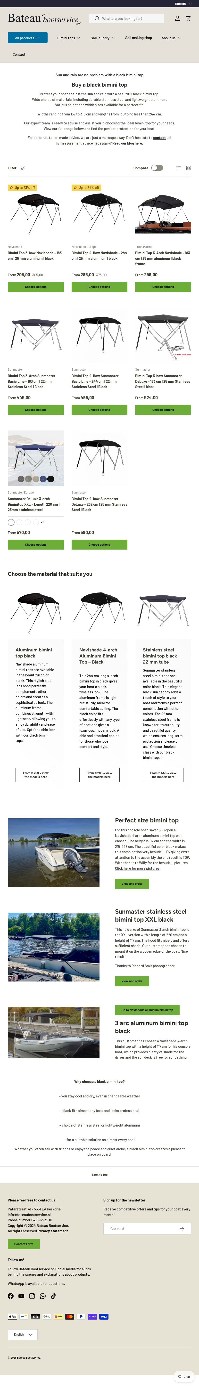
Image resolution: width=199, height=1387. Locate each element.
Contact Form (23, 1244)
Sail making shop (138, 37)
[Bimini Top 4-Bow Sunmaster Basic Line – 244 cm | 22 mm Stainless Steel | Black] (100, 336)
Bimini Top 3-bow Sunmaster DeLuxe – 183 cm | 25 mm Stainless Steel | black (162, 381)
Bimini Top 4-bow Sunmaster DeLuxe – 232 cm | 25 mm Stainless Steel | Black (99, 504)
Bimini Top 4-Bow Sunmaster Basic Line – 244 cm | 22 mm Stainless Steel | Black (95, 381)
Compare (140, 168)
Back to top (99, 1174)
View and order (132, 883)
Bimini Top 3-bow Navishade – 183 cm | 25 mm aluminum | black (35, 255)
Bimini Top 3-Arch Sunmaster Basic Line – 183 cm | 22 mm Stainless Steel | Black (31, 381)
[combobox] (126, 18)
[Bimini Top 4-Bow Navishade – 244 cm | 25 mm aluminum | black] (100, 213)
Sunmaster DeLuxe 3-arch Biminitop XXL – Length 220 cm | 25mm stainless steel (33, 504)
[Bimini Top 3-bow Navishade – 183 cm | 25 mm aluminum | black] (36, 213)
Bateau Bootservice (28, 1357)
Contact (19, 54)
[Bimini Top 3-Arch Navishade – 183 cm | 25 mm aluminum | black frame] (163, 213)
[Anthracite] (28, 522)
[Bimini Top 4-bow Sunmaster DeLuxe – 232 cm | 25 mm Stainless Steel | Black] (100, 458)
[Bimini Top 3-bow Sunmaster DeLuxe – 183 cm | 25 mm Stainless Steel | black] (163, 336)
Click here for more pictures (137, 868)
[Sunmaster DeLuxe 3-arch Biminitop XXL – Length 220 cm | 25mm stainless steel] (36, 458)
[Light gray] (36, 522)
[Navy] (19, 522)
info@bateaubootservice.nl (29, 1214)
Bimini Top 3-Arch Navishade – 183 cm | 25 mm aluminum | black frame (162, 258)
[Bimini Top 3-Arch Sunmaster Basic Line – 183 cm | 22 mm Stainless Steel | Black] (36, 336)
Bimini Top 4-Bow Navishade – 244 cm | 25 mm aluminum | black (99, 255)
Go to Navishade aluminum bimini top (147, 1010)
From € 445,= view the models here (163, 775)
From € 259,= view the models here (36, 775)
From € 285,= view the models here (99, 775)
